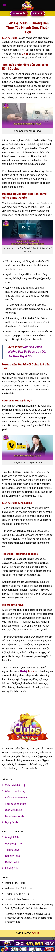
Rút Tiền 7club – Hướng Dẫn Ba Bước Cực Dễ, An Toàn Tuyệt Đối (27, 351)
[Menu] (4, 5)
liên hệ (23, 671)
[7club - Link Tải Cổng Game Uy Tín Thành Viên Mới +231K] (27, 5)
